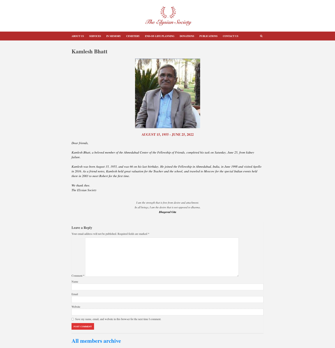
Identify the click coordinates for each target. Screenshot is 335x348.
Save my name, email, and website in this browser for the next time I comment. (118, 319)
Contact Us (230, 36)
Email (75, 294)
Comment (78, 275)
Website (76, 306)
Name (75, 281)
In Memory (113, 36)
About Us (78, 36)
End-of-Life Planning (159, 36)
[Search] (261, 36)
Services (95, 36)
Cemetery (133, 36)
